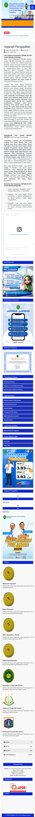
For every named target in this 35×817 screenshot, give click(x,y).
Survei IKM (7, 441)
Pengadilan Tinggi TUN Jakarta (12, 685)
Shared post (16, 254)
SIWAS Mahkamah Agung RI (11, 416)
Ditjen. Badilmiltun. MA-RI (11, 635)
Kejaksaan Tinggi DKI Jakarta (12, 708)
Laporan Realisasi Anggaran (11, 430)
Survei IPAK (7, 445)
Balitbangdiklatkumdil (10, 660)
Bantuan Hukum (8, 408)
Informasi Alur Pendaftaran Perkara (13, 389)
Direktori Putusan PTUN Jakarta (12, 400)
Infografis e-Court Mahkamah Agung (13, 386)
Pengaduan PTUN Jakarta (10, 412)
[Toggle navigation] (5, 23)
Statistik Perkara (8, 420)
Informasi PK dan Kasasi (10, 404)
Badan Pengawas (8, 609)
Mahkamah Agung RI (9, 583)
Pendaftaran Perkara (9, 382)
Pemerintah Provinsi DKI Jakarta (13, 731)
